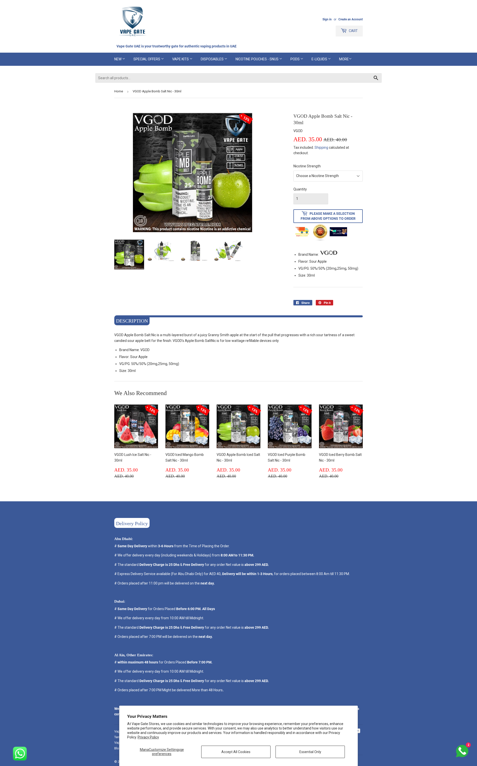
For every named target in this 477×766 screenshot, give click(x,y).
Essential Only (310, 752)
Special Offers (147, 59)
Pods (295, 59)
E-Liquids (320, 59)
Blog (117, 748)
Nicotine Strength (307, 166)
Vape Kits (181, 59)
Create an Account (350, 19)
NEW (118, 59)
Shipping (321, 147)
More (344, 59)
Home (118, 91)
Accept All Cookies (235, 752)
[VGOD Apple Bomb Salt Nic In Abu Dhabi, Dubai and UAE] (328, 254)
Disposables (212, 59)
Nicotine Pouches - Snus (257, 59)
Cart (353, 31)
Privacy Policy (148, 737)
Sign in (327, 19)
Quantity (300, 189)
